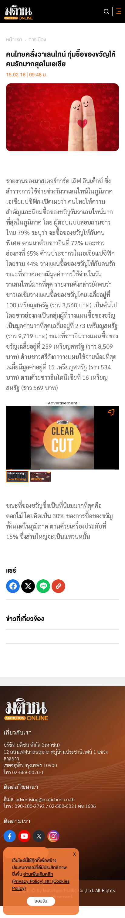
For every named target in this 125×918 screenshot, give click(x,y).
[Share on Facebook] (13, 586)
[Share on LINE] (43, 586)
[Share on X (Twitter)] (28, 586)
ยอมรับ (41, 901)
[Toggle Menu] (117, 12)
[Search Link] (106, 11)
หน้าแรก (14, 39)
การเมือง (37, 39)
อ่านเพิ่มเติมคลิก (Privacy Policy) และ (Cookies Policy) (40, 881)
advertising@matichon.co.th (45, 799)
